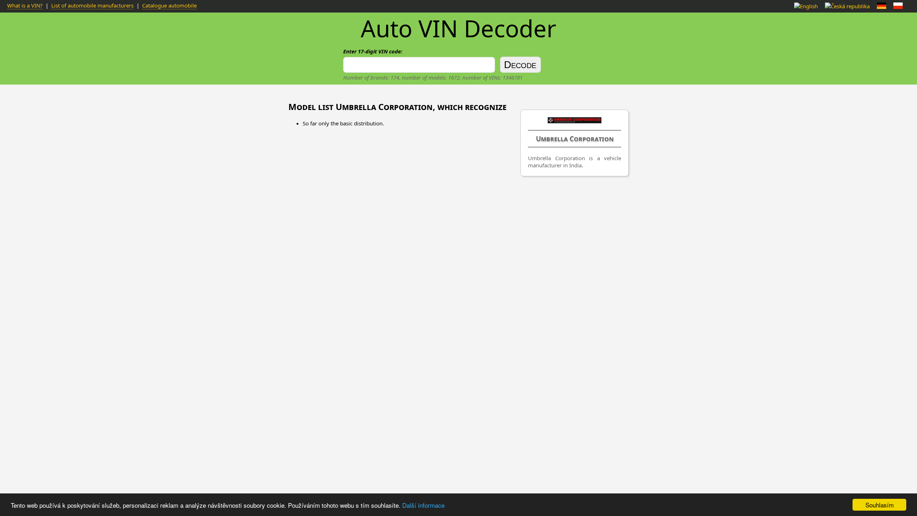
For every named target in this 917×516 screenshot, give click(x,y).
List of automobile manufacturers (92, 5)
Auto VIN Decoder (458, 28)
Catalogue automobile (169, 5)
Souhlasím (879, 504)
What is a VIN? (25, 5)
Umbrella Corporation (575, 138)
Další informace (423, 505)
